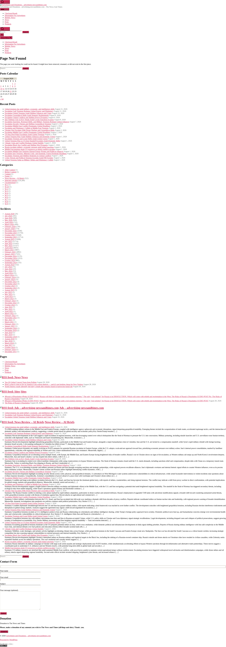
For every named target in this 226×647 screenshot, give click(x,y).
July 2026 (8, 216)
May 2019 (8, 335)
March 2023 (9, 299)
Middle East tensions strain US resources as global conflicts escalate (30, 149)
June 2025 (8, 243)
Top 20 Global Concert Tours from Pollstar (21, 382)
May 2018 (8, 341)
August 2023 (9, 290)
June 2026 (8, 218)
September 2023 (11, 288)
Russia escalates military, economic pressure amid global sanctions (29, 147)
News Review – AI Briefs (14, 178)
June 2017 (8, 345)
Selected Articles (11, 180)
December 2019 (11, 330)
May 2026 (8, 220)
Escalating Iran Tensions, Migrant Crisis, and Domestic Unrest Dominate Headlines (36, 154)
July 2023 (8, 292)
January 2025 (10, 254)
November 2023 (11, 284)
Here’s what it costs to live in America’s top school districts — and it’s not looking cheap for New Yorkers (44, 384)
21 (11, 91)
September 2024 (11, 263)
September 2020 (11, 328)
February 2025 (10, 252)
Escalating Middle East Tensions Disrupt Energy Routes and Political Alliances (34, 151)
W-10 (7, 187)
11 (3, 89)
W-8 (6, 202)
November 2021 (11, 318)
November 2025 (11, 233)
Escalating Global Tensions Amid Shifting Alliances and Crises (28, 113)
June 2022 (8, 307)
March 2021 (9, 322)
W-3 (6, 191)
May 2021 (8, 320)
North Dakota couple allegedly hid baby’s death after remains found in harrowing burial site (39, 387)
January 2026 (10, 229)
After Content (10, 170)
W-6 (6, 197)
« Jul (2, 99)
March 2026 (9, 224)
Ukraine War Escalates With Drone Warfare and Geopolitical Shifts (29, 130)
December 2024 (11, 256)
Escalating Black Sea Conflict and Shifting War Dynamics (26, 145)
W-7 (6, 200)
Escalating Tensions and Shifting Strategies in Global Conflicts (28, 156)
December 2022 (11, 303)
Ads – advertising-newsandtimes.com (81, 407)
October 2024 (10, 260)
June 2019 (8, 333)
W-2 (6, 189)
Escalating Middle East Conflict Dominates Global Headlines (27, 126)
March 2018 (9, 343)
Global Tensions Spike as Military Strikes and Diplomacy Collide (29, 160)
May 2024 (8, 271)
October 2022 (10, 305)
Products (8, 24)
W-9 (6, 204)
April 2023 (9, 297)
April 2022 (9, 311)
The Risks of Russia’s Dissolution (17, 403)
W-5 (6, 195)
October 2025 (10, 235)
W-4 (6, 193)
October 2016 (10, 347)
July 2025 (8, 241)
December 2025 (11, 231)
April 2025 (9, 248)
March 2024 (9, 275)
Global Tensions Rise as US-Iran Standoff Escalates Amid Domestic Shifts (32, 141)
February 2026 (10, 227)
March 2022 (9, 313)
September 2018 (11, 337)
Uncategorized (10, 183)
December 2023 (11, 282)
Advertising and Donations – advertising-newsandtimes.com (28, 636)
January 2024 (10, 280)
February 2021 (10, 324)
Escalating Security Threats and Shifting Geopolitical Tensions (28, 124)
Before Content (10, 172)
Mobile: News (10, 18)
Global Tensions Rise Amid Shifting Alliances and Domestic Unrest (30, 137)
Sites (23, 391)
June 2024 (8, 269)
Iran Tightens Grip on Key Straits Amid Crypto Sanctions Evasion (29, 120)
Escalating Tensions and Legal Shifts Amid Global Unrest (26, 139)
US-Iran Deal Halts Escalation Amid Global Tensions (24, 135)
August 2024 (9, 265)
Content (8, 174)
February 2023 (10, 301)
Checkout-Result (11, 13)
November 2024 (11, 258)
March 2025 (9, 250)
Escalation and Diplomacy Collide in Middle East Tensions (26, 128)
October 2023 (10, 286)
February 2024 (10, 277)
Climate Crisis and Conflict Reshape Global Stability (24, 143)
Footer (7, 176)
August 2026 (9, 214)
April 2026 (9, 222)
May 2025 (8, 246)
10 (1, 89)
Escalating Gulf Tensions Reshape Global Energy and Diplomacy (29, 111)
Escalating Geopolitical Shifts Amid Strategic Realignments (27, 115)
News (7, 20)
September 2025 (11, 237)
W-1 (6, 185)
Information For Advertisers (15, 15)
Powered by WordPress (8, 640)
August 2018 (9, 339)
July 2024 (8, 267)
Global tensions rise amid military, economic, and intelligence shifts (29, 109)
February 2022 (10, 316)
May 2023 (8, 294)
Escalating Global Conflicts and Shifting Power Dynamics (26, 118)
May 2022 (8, 309)
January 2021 (10, 326)
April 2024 (9, 273)
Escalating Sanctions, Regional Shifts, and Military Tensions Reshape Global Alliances (37, 122)
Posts (7, 22)
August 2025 (9, 239)
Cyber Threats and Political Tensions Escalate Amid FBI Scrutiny (29, 158)
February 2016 (10, 350)
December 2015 (11, 352)
